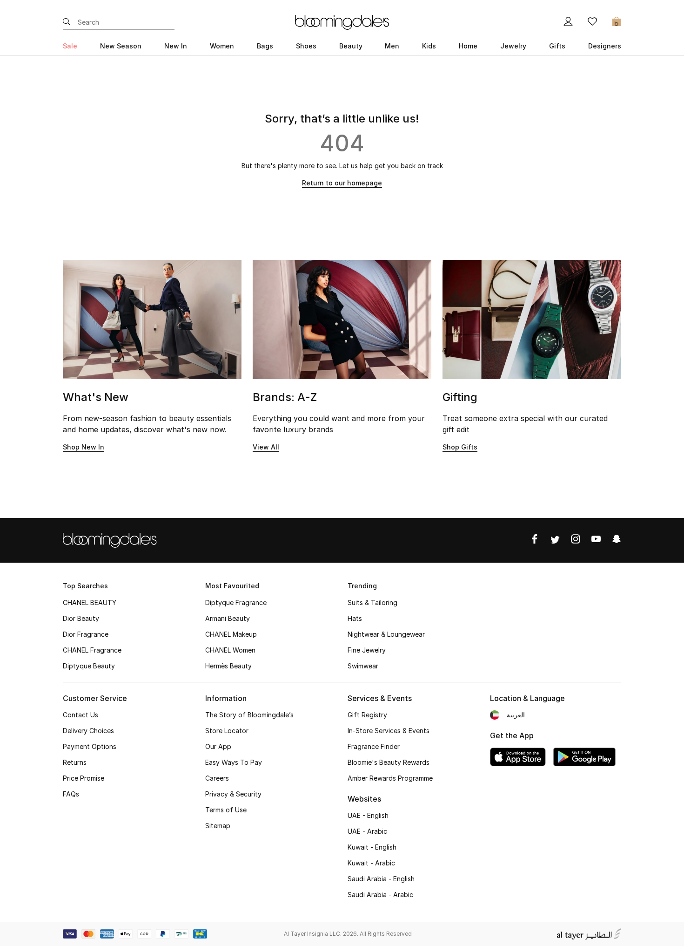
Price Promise (83, 778)
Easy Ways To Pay (233, 762)
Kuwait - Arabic (371, 863)
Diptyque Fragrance (236, 602)
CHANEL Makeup (231, 634)
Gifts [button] (557, 46)
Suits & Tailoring (372, 602)
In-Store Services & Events (388, 731)
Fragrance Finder (374, 746)
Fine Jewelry (367, 650)
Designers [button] (604, 46)
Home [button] (468, 46)
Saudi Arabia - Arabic (380, 894)
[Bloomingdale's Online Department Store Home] (342, 21)
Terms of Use (226, 810)
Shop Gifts (460, 447)
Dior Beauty (81, 618)
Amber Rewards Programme (390, 778)
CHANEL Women (230, 650)
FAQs (71, 794)
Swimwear (363, 666)
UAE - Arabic (367, 831)
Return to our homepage (342, 183)
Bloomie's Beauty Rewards (388, 762)
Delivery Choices (88, 731)
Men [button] (392, 46)
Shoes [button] (306, 46)
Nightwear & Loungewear (386, 634)
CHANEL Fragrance (92, 650)
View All (266, 447)
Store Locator (226, 731)
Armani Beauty (227, 618)
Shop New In (83, 447)
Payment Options (89, 746)
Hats (355, 618)
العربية (516, 715)
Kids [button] (429, 46)
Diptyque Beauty (89, 666)
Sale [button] (70, 46)
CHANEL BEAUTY (89, 602)
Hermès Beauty (228, 666)
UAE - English (368, 815)
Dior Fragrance (85, 634)
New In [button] (175, 46)
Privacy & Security (233, 794)
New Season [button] (120, 46)
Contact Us (80, 715)
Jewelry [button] (513, 46)
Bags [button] (265, 46)
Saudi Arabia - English (381, 879)
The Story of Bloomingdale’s (249, 715)
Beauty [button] (350, 46)
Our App (218, 746)
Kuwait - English (372, 847)
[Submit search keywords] (66, 22)
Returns (75, 762)
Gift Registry (367, 715)
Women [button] (222, 46)
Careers (217, 778)
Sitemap (217, 826)
